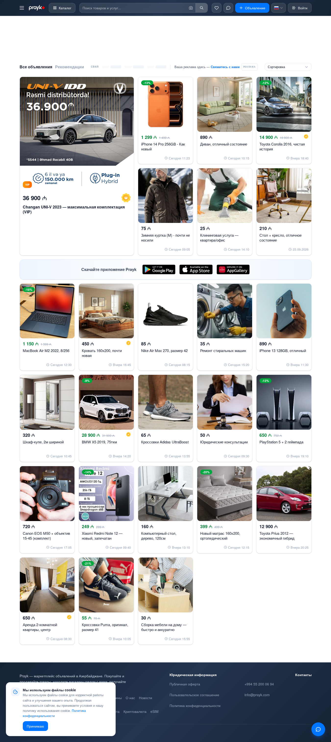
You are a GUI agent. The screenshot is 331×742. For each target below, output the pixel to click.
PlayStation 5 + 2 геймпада (281, 441)
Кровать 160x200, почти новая (102, 353)
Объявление (255, 7)
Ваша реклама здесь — (207, 66)
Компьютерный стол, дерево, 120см (158, 536)
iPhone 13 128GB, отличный (282, 350)
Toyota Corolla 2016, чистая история (282, 146)
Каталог (65, 7)
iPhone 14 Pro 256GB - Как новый (163, 146)
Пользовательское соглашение (194, 694)
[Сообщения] (228, 8)
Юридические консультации (224, 441)
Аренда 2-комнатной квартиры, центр (40, 627)
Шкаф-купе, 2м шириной (43, 441)
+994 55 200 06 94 (259, 683)
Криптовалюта (135, 711)
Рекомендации (69, 67)
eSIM (154, 711)
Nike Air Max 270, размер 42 (164, 350)
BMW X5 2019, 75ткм (99, 441)
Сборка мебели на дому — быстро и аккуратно (163, 627)
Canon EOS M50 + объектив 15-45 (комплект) (46, 536)
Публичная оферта (185, 683)
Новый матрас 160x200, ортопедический (220, 536)
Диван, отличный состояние (223, 143)
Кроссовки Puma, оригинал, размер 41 (105, 627)
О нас (130, 697)
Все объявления (36, 67)
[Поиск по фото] (191, 8)
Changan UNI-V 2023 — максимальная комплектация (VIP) (74, 209)
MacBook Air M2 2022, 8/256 (46, 350)
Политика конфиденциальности (195, 705)
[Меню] (22, 8)
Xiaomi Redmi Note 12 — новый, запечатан (102, 536)
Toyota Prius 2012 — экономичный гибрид (276, 536)
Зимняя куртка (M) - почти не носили (165, 237)
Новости (145, 697)
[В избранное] (126, 83)
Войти (302, 7)
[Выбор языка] (278, 8)
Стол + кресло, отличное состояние (280, 237)
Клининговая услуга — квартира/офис (219, 237)
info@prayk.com (257, 694)
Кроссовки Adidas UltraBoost (165, 441)
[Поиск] (202, 7)
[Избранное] (216, 8)
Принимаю (35, 726)
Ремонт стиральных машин (223, 350)
